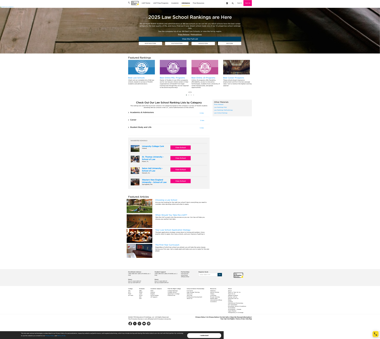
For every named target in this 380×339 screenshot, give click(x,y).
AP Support (154, 297)
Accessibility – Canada (234, 309)
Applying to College (173, 294)
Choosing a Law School (166, 200)
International (184, 273)
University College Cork (153, 146)
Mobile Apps (214, 298)
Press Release (184, 34)
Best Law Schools (136, 78)
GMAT (140, 292)
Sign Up (247, 3)
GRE (140, 290)
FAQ (129, 275)
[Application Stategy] (139, 236)
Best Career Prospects (233, 78)
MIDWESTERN (203, 43)
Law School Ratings (220, 113)
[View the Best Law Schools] (141, 67)
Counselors (213, 301)
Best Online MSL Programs (172, 78)
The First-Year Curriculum (167, 245)
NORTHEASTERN (150, 43)
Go (220, 274)
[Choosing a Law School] (139, 206)
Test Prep (189, 295)
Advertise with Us (233, 298)
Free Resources (198, 3)
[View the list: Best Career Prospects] (236, 67)
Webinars (213, 290)
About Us (189, 298)
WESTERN (229, 43)
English (153, 294)
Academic (175, 3)
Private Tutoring (215, 297)
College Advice (172, 292)
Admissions (186, 3)
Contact (230, 301)
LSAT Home (146, 3)
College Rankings (173, 290)
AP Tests (130, 295)
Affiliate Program (233, 295)
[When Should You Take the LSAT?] (139, 221)
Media (229, 300)
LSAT (140, 294)
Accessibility (231, 307)
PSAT (129, 294)
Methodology (196, 34)
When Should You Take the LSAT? (171, 215)
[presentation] (189, 92)
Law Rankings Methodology (223, 110)
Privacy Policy (49, 335)
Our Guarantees (232, 304)
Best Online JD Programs (203, 78)
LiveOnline (213, 295)
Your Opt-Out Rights (227, 319)
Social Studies (155, 295)
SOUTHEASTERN (176, 43)
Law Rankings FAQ (220, 107)
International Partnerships (235, 303)
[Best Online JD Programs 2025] (204, 67)
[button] (186, 95)
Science (153, 292)
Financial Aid (171, 295)
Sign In (239, 3)
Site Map (249, 319)
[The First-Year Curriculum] (139, 251)
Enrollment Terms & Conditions (237, 306)
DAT (140, 297)
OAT (140, 298)
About (230, 290)
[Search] (233, 3)
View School (180, 147)
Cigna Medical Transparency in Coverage (235, 311)
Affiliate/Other (185, 276)
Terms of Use (61, 335)
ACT (129, 292)
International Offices (216, 300)
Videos (212, 294)
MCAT (140, 295)
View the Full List (190, 39)
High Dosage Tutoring (193, 292)
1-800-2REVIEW (139, 273)
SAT (129, 290)
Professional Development (194, 297)
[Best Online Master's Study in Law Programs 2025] (173, 67)
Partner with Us (232, 297)
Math (152, 290)
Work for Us (231, 294)
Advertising (184, 275)
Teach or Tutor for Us (234, 292)
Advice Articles (214, 292)
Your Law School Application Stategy (172, 230)
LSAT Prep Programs (160, 3)
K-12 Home (190, 290)
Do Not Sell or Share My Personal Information (235, 317)
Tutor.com (190, 294)
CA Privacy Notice (212, 317)
